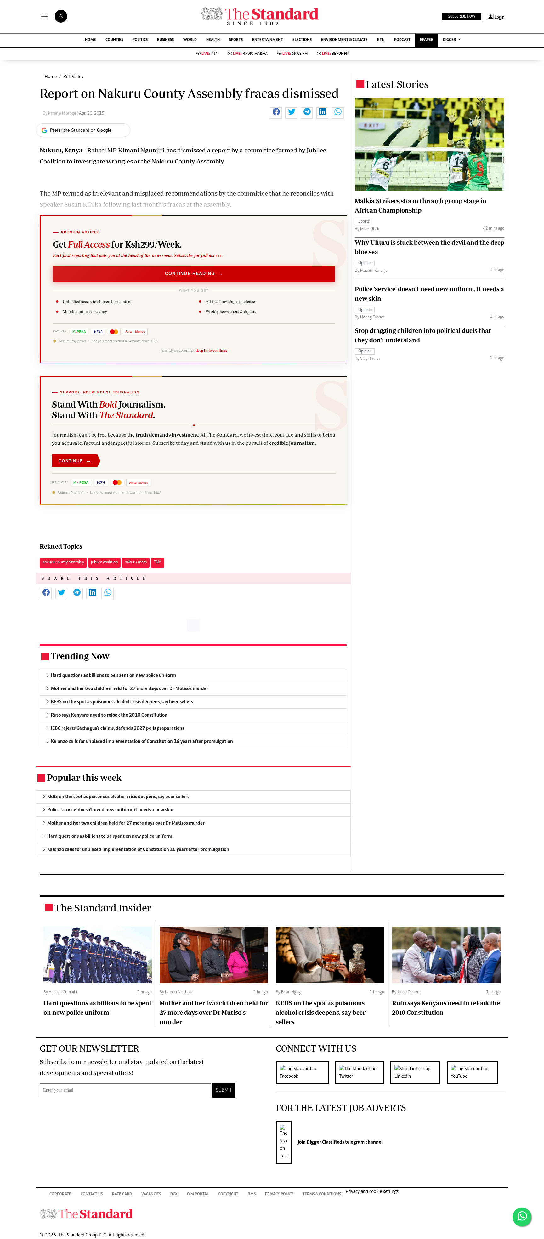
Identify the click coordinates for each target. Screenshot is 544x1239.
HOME (90, 40)
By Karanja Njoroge (60, 113)
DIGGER (450, 40)
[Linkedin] (418, 1072)
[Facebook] (305, 1072)
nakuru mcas (136, 562)
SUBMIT (224, 1090)
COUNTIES (114, 40)
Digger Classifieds (325, 1142)
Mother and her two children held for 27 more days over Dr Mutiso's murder (214, 1012)
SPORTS (236, 40)
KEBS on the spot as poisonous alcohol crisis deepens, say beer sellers (321, 1012)
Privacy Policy (279, 1194)
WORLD (190, 40)
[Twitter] (362, 1072)
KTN (381, 40)
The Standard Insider (102, 907)
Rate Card (122, 1194)
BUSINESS (165, 40)
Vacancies (151, 1194)
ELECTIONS (302, 40)
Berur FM (335, 54)
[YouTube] (475, 1072)
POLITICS (140, 40)
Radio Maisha (250, 54)
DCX (174, 1194)
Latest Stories (397, 84)
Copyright (228, 1194)
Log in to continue (211, 350)
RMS (252, 1194)
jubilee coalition (104, 562)
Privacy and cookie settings (372, 1191)
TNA (158, 562)
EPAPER (427, 40)
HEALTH (213, 40)
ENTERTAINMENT (267, 40)
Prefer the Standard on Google (80, 130)
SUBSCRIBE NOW (461, 17)
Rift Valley (73, 76)
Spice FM (295, 54)
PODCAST (402, 40)
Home (51, 76)
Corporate (60, 1194)
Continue (75, 460)
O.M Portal (198, 1194)
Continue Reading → (194, 273)
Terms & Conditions (322, 1194)
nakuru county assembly (63, 562)
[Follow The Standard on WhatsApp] (522, 1217)
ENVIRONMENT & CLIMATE (344, 40)
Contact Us (92, 1194)
